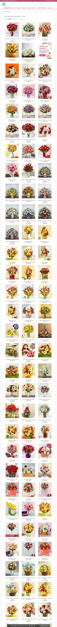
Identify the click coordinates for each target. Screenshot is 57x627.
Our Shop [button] (50, 7)
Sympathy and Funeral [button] (32, 7)
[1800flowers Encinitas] (10, 4)
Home (3, 11)
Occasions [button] (18, 7)
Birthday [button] (24, 7)
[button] (54, 622)
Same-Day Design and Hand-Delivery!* (9, 0)
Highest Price (15, 18)
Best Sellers (9, 18)
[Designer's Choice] (45, 51)
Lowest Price (21, 18)
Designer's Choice (7, 7)
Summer (13, 7)
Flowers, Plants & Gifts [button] (42, 7)
